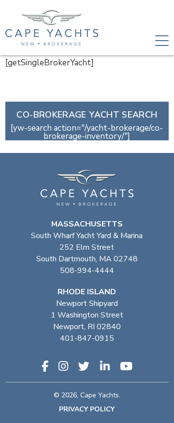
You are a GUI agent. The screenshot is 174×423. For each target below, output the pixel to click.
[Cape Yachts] (51, 27)
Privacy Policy (87, 409)
